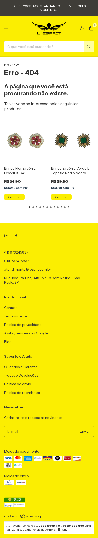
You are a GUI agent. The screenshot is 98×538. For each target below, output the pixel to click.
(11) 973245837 (16, 252)
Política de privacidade (23, 324)
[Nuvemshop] (23, 517)
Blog (8, 341)
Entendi (63, 529)
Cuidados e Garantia (20, 367)
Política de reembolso (22, 392)
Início (7, 64)
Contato (11, 307)
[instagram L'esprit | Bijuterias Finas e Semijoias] (6, 235)
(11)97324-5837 (16, 261)
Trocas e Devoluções (21, 375)
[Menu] (6, 28)
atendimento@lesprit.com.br (27, 269)
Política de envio (17, 384)
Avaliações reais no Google (26, 333)
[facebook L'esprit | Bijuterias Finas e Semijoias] (16, 235)
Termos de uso (16, 316)
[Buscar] (89, 46)
